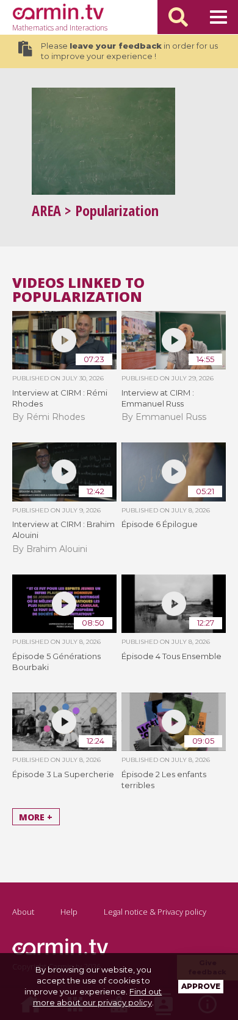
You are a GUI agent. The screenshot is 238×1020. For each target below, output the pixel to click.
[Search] (178, 17)
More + (35, 817)
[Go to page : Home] (58, 11)
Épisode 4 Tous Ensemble (171, 656)
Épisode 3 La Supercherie (63, 774)
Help (69, 911)
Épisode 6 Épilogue (159, 524)
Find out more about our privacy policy (97, 997)
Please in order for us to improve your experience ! (129, 51)
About (23, 911)
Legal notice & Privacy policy (155, 911)
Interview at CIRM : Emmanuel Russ (157, 398)
